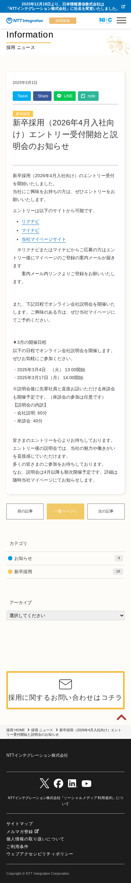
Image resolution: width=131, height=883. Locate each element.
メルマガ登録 (19, 831)
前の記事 (25, 511)
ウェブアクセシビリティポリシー (39, 854)
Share (43, 96)
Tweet (22, 96)
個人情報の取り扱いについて (35, 839)
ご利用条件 (17, 846)
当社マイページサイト (44, 239)
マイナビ (30, 230)
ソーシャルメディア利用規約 (88, 798)
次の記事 (106, 511)
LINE (68, 96)
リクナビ (30, 221)
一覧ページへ (65, 511)
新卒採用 (23, 114)
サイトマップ (19, 823)
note (91, 96)
